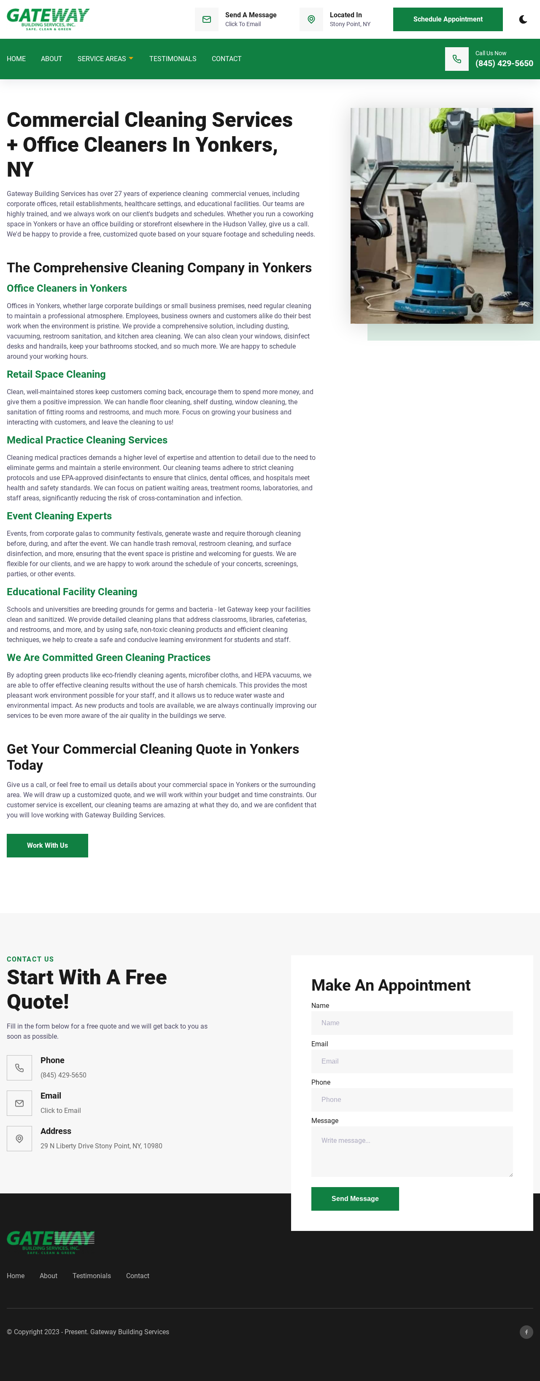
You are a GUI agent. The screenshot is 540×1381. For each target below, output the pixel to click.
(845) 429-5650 (63, 1075)
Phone (320, 1082)
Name (320, 1006)
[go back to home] (51, 1242)
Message (324, 1121)
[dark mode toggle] (523, 19)
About (51, 59)
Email (319, 1044)
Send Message (355, 1198)
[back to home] (48, 19)
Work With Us (47, 845)
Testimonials (173, 59)
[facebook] (526, 1332)
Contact (227, 59)
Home (16, 59)
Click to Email (60, 1111)
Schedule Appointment (448, 19)
